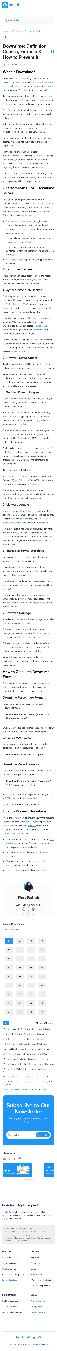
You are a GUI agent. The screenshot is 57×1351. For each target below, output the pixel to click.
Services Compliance (39, 1285)
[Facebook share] (14, 1158)
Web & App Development (13, 1274)
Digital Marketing (9, 1263)
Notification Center (10, 1301)
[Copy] (5, 37)
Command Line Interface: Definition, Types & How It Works (27, 1049)
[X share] (9, 1158)
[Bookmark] (52, 51)
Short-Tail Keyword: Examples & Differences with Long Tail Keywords (27, 1083)
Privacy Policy (37, 1306)
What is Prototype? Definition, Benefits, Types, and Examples (28, 1064)
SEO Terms (16, 31)
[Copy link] (19, 1158)
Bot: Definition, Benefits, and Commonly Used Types (25, 1044)
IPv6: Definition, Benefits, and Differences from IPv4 (25, 1039)
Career (33, 1269)
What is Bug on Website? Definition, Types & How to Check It (28, 1070)
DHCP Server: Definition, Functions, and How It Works (26, 1054)
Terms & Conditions (39, 1301)
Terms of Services (38, 1312)
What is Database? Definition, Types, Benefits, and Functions (28, 1059)
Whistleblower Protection (41, 1280)
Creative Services (9, 1269)
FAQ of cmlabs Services (12, 1312)
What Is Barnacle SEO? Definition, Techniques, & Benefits (27, 1029)
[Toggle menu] (50, 5)
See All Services (9, 1280)
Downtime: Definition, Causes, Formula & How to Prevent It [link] (33, 31)
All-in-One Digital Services (13, 1257)
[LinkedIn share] (4, 1158)
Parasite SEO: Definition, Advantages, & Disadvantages (26, 1034)
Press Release (36, 1274)
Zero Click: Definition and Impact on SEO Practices (24, 1089)
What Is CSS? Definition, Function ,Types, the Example (26, 1077)
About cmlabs (36, 1257)
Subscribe (42, 1134)
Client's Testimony (9, 1306)
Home (5, 31)
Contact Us (35, 1263)
